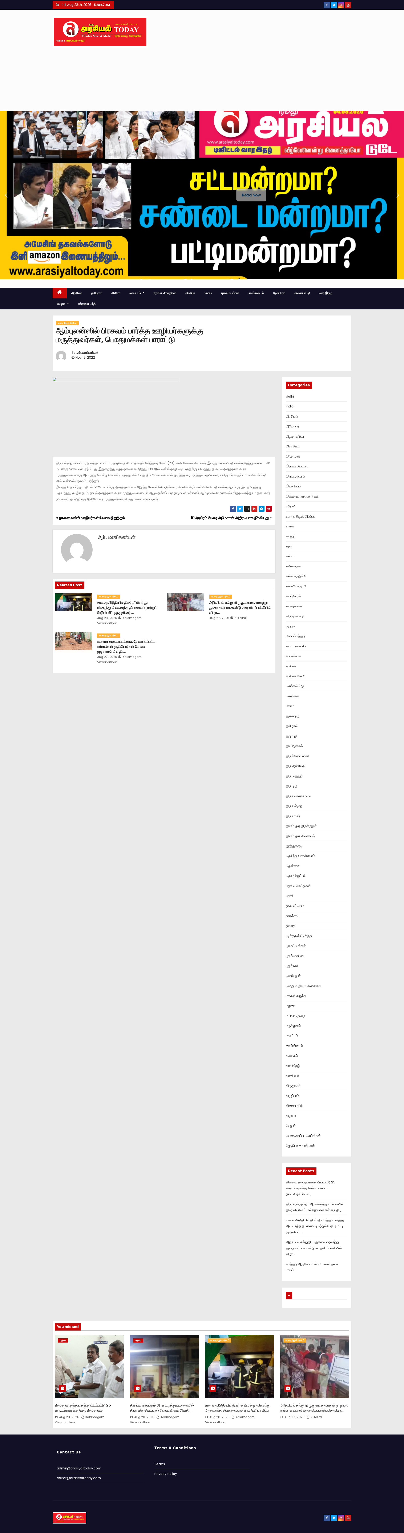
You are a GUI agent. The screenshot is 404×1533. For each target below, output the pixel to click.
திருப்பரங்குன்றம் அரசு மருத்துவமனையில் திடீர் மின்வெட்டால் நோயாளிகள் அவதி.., (162, 1408)
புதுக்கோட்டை (295, 955)
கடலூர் (291, 536)
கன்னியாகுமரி (296, 586)
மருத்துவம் (293, 1025)
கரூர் (289, 546)
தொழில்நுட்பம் (296, 875)
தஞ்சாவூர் (292, 716)
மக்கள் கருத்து (296, 995)
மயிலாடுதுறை (295, 1015)
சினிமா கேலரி (295, 676)
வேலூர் (291, 1125)
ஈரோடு (290, 506)
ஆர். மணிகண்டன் (87, 352)
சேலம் (290, 706)
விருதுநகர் (293, 1085)
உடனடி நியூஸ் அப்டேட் (67, 323)
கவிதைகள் (294, 566)
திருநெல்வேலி (295, 766)
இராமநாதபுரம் (295, 476)
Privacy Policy (165, 1473)
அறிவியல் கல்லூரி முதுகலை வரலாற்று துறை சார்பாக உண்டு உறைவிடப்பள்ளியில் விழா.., (240, 607)
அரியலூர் (292, 426)
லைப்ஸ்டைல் (256, 293)
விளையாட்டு (302, 293)
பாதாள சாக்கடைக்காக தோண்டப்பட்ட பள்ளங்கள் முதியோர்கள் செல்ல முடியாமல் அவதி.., (126, 646)
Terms (159, 1464)
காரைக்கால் (294, 606)
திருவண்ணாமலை (298, 796)
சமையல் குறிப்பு (296, 646)
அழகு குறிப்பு (295, 436)
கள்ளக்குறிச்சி (296, 576)
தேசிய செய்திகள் (165, 293)
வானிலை (292, 1075)
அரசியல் (76, 293)
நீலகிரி (290, 926)
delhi (290, 396)
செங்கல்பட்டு (295, 686)
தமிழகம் (96, 293)
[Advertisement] (202, 79)
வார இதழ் (325, 293)
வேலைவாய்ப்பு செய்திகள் (303, 1135)
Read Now (251, 195)
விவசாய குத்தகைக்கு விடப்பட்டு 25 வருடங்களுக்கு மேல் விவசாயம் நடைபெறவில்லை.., (310, 1188)
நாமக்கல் (292, 915)
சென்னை (293, 696)
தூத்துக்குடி (294, 846)
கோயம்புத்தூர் (295, 636)
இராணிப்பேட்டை (297, 466)
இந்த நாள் (293, 456)
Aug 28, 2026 (107, 618)
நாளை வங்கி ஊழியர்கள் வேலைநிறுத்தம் (91, 518)
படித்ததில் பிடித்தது (299, 935)
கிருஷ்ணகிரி (295, 616)
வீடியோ (190, 293)
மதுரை (290, 1005)
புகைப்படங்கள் (230, 293)
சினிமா (116, 293)
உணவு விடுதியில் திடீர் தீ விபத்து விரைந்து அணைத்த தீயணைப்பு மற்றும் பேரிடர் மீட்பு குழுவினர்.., (127, 607)
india (290, 406)
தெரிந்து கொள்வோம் (300, 855)
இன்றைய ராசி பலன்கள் (302, 496)
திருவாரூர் (293, 816)
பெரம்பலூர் (293, 975)
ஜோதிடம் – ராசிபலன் (300, 1145)
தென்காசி (293, 866)
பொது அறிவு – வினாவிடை (304, 985)
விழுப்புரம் (292, 1095)
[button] (6, 195)
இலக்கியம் (293, 486)
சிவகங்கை (293, 656)
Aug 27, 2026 (219, 618)
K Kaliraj (240, 618)
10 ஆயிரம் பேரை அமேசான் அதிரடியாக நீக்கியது (230, 518)
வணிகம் (292, 1055)
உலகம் (208, 293)
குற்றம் (290, 626)
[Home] (60, 293)
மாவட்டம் (136, 293)
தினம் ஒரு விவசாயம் (300, 836)
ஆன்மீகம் (279, 293)
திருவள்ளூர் (294, 806)
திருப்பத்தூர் (294, 776)
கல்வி (290, 556)
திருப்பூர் (291, 786)
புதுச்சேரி (292, 965)
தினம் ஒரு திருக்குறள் (301, 826)
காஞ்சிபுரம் (293, 596)
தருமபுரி (291, 736)
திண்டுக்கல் (294, 746)
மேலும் (61, 304)
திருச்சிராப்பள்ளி (297, 756)
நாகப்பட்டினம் (295, 906)
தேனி (290, 895)
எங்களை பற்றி (87, 304)
